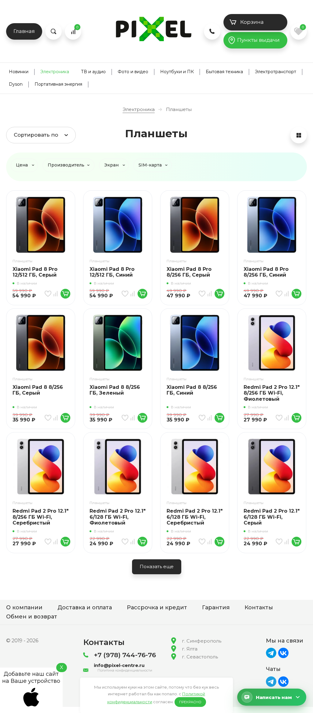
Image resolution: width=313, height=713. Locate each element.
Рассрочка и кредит (157, 607)
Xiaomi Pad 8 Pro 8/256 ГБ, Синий (266, 272)
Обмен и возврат (31, 616)
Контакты (259, 607)
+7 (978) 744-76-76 (125, 655)
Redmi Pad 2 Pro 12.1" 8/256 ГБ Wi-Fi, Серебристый (40, 517)
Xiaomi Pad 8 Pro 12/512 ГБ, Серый (35, 272)
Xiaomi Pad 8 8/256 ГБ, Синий (192, 390)
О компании (24, 607)
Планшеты (22, 261)
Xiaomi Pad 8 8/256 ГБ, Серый (38, 390)
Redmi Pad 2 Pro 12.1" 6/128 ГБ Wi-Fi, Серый (272, 517)
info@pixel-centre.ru (119, 665)
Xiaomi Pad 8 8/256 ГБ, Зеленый (115, 390)
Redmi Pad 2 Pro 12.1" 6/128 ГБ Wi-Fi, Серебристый (195, 517)
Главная (24, 31)
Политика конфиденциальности (125, 670)
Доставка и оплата (84, 607)
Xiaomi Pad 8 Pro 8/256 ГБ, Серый (189, 272)
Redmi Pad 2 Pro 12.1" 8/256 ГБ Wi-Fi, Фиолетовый (272, 393)
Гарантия (216, 607)
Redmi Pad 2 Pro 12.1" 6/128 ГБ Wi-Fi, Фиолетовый (117, 517)
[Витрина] (298, 135)
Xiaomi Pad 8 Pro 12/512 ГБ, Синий (112, 272)
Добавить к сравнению (57, 293)
